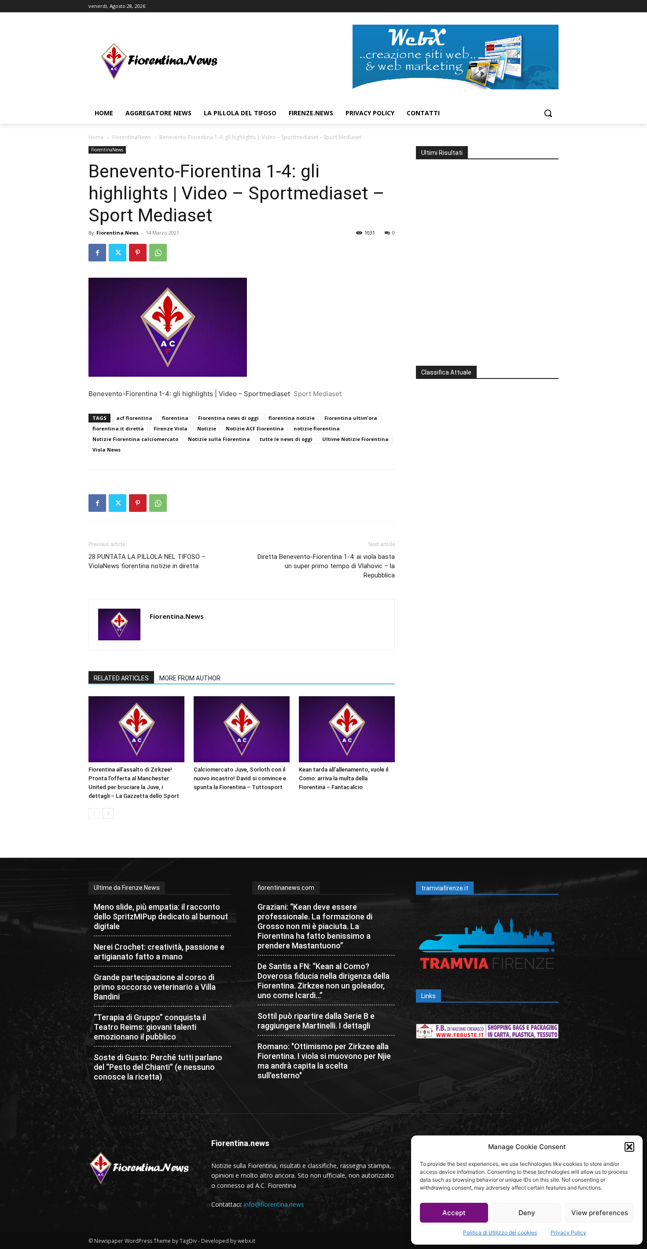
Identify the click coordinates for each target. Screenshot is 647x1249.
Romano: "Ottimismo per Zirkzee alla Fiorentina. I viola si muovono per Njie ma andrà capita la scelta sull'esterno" (324, 1061)
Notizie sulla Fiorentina (219, 439)
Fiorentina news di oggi (228, 418)
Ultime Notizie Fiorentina (355, 439)
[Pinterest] (138, 252)
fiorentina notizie (291, 418)
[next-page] (108, 813)
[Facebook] (97, 252)
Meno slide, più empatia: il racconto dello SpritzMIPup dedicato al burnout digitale (161, 916)
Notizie (206, 428)
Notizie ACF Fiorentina (255, 428)
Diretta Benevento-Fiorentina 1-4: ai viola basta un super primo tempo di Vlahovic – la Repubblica (326, 566)
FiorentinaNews (131, 137)
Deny (526, 1213)
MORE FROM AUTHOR (190, 678)
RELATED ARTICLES (121, 678)
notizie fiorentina (317, 428)
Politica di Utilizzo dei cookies (500, 1232)
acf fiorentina (134, 418)
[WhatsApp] (158, 252)
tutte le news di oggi (286, 439)
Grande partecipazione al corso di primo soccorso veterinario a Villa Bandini (155, 987)
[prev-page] (93, 813)
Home (96, 137)
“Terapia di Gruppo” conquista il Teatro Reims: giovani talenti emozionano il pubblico (150, 1027)
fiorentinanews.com (285, 887)
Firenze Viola (170, 428)
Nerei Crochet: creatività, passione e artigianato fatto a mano (159, 951)
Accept (454, 1213)
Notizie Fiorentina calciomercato (135, 439)
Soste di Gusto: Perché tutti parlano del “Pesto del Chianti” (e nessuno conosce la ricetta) (158, 1067)
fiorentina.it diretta (118, 428)
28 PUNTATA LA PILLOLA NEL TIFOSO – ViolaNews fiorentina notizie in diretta (147, 561)
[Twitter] (117, 252)
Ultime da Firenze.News (127, 887)
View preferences (599, 1213)
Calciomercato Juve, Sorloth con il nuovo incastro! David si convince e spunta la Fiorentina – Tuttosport (240, 778)
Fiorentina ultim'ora (350, 418)
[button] (629, 1146)
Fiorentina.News (117, 232)
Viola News (106, 449)
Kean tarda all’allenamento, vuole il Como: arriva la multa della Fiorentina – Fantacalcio (343, 778)
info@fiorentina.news (274, 1204)
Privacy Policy (568, 1232)
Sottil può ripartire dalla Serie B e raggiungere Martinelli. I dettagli (316, 1020)
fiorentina (175, 418)
